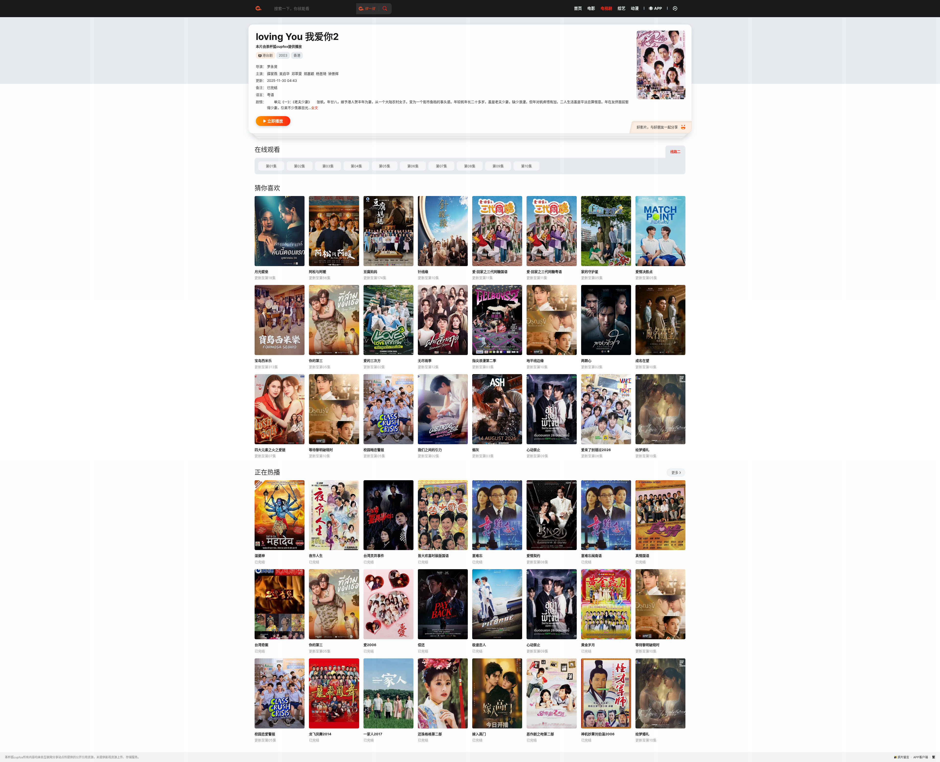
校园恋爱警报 (265, 734)
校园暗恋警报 (374, 450)
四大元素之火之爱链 (270, 450)
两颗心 (586, 360)
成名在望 (642, 360)
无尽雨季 (425, 360)
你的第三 (316, 360)
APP (658, 8)
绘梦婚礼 (642, 450)
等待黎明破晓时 (321, 450)
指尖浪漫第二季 (484, 360)
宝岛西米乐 (263, 360)
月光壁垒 (261, 272)
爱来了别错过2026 (596, 450)
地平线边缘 (535, 360)
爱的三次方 (372, 360)
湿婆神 (260, 555)
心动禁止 (533, 450)
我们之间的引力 (430, 450)
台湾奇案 (261, 645)
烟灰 (475, 450)
